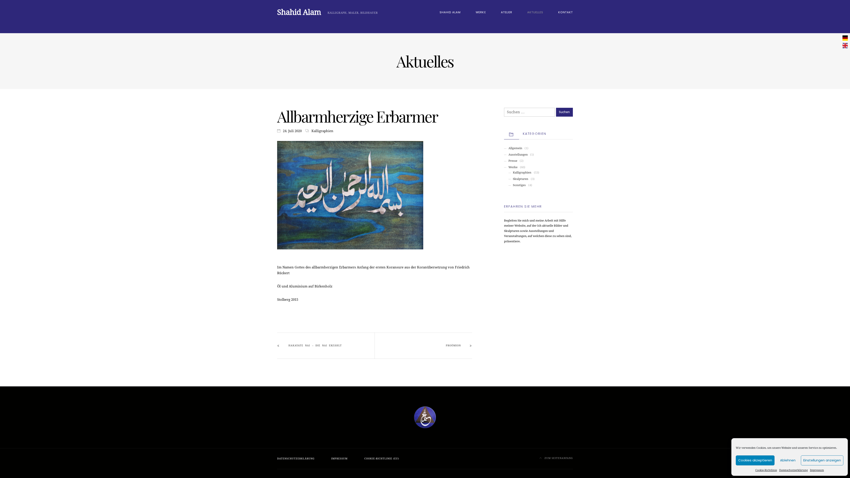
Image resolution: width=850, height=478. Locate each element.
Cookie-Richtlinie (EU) (381, 458)
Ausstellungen (518, 154)
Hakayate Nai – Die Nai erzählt (315, 345)
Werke (481, 12)
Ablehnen (788, 460)
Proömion (453, 345)
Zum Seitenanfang (558, 458)
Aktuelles (535, 12)
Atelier (506, 12)
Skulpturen (520, 179)
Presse (512, 160)
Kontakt (565, 12)
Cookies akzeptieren (755, 460)
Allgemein (515, 148)
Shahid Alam (450, 12)
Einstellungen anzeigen (822, 460)
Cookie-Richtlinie (766, 470)
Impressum (817, 470)
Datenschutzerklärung (793, 470)
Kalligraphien (322, 131)
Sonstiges (519, 185)
